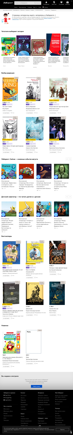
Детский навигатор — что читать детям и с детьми (20, 197)
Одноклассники (8, 416)
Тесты (39, 407)
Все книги (23, 395)
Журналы (23, 400)
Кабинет (57, 404)
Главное (30, 7)
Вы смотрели (58, 401)
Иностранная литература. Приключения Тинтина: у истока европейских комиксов (43, 222)
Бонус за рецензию (26, 421)
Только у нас (24, 425)
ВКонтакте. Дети (8, 411)
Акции (22, 416)
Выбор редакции (7, 73)
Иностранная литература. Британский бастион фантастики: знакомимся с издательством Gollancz (43, 184)
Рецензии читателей (43, 400)
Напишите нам (59, 420)
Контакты (47, 10)
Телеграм (6, 420)
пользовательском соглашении (27, 429)
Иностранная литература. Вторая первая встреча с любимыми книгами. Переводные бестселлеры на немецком (7, 224)
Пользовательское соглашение (60, 425)
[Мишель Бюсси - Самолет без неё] (57, 304)
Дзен (5, 418)
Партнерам (41, 421)
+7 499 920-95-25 (39, 10)
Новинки (4, 325)
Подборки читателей (44, 404)
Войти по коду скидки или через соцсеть (61, 396)
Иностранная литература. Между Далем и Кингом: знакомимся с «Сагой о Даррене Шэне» (61, 222)
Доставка (57, 415)
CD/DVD (23, 407)
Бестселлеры (6, 236)
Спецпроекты (41, 413)
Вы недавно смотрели (10, 376)
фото (16, 77)
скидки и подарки (48, 18)
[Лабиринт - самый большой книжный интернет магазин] (8, 2)
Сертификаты (16, 10)
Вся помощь (58, 422)
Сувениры (23, 409)
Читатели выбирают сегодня (12, 31)
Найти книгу (36, 386)
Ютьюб (5, 413)
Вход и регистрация (60, 399)
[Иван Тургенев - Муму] (33, 353)
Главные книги (25, 418)
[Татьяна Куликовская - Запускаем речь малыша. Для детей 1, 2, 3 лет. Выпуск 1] (11, 353)
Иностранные (22, 7)
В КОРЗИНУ (6, 113)
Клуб (40, 7)
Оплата (57, 413)
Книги (15, 7)
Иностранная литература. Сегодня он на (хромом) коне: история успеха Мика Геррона (61, 184)
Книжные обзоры (43, 402)
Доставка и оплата (7, 10)
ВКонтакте (6, 409)
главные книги (15, 19)
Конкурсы (40, 411)
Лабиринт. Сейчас (43, 395)
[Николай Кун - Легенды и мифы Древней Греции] (57, 263)
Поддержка (53, 10)
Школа (23, 398)
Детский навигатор (43, 398)
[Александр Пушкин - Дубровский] (34, 304)
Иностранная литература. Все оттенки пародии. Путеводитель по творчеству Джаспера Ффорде (26, 184)
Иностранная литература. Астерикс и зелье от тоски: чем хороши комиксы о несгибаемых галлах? (26, 222)
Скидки (32, 10)
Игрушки (23, 402)
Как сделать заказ (60, 411)
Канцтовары (24, 404)
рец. (38, 77)
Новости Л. (41, 409)
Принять (62, 429)
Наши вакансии (42, 423)
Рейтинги (22, 10)
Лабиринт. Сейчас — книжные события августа (19, 159)
